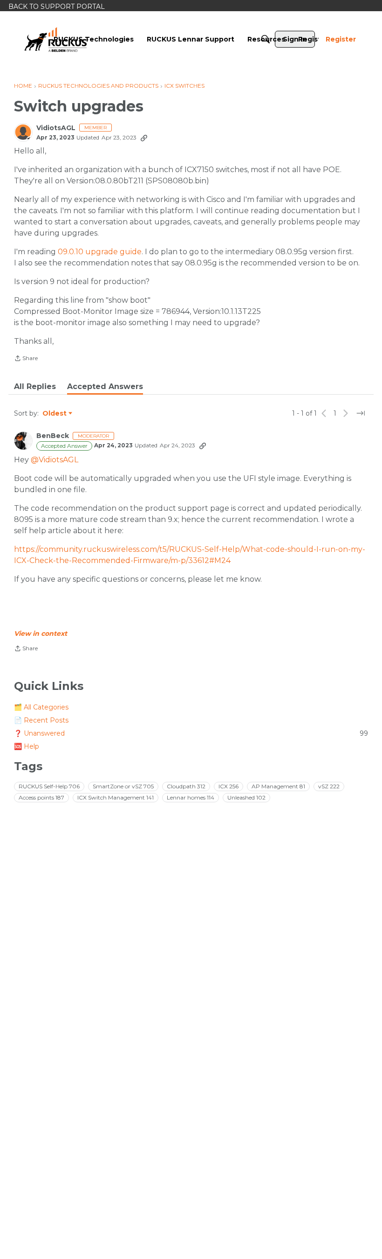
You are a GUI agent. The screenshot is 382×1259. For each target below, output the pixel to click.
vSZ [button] (329, 786)
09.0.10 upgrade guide (100, 251)
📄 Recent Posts (41, 720)
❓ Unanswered (191, 733)
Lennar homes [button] (190, 797)
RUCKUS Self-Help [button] (49, 786)
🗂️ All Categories (41, 707)
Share (26, 359)
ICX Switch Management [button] (115, 797)
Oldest (55, 413)
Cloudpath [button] (186, 786)
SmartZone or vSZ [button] (123, 786)
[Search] (265, 39)
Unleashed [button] (246, 797)
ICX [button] (228, 786)
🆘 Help (26, 746)
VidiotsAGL (55, 128)
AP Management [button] (278, 786)
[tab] (34, 387)
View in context (40, 633)
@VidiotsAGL (54, 459)
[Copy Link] (144, 137)
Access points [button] (41, 797)
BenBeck (52, 436)
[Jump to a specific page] (360, 413)
